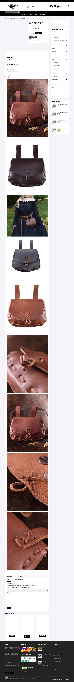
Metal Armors (56, 37)
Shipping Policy (57, 655)
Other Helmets (56, 70)
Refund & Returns (58, 661)
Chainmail (30, 12)
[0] (6, 678)
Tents (36, 14)
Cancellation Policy (58, 664)
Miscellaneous (42, 14)
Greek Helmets (56, 62)
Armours (41, 12)
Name (8, 599)
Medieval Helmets (57, 68)
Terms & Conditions (58, 650)
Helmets (35, 12)
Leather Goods (53, 12)
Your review (9, 592)
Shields (59, 12)
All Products (24, 12)
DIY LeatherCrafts (55, 54)
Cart (55, 669)
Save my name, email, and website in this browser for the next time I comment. (21, 604)
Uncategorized (55, 93)
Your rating (8, 588)
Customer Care (58, 658)
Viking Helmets (56, 76)
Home (6, 18)
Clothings (31, 14)
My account (56, 666)
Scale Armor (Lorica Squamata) (59, 40)
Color (30, 27)
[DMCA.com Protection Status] (28, 667)
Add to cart (38, 33)
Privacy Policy (57, 652)
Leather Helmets (57, 65)
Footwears (46, 12)
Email (29, 599)
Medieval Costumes (55, 82)
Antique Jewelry (55, 31)
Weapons (64, 12)
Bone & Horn (24, 14)
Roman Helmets (56, 73)
